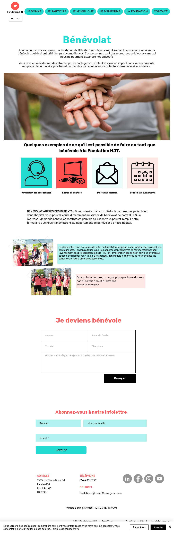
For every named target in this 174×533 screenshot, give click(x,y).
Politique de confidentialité (65, 528)
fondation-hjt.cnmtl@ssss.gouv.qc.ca (101, 493)
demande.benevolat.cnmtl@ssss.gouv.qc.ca (68, 219)
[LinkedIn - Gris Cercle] (127, 478)
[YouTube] (159, 478)
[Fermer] (170, 527)
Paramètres (139, 527)
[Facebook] (138, 478)
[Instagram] (148, 478)
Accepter (158, 527)
